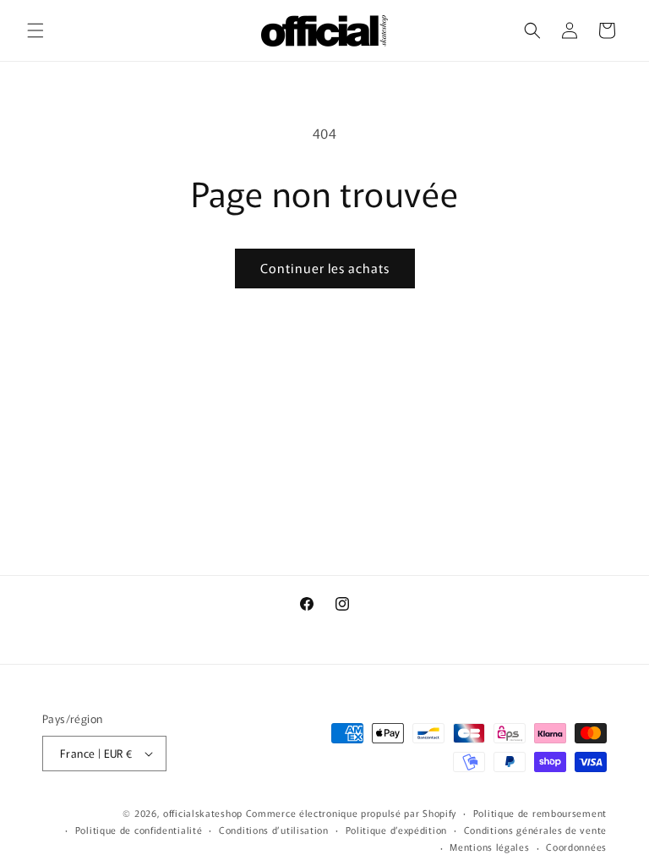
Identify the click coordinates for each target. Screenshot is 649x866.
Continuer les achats (325, 268)
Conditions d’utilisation (274, 829)
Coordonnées (576, 846)
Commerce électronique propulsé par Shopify (351, 812)
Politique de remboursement (540, 812)
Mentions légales (489, 846)
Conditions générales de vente (535, 829)
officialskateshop (203, 812)
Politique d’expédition (396, 829)
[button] (35, 30)
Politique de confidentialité (139, 829)
